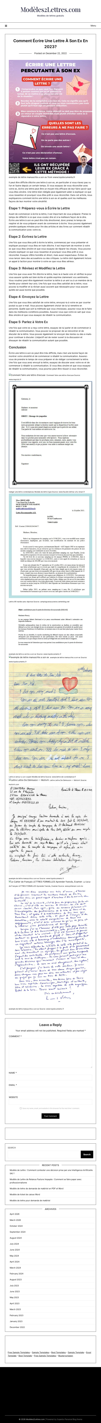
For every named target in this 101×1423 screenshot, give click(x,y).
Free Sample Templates (19, 1352)
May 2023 (14, 1297)
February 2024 (16, 1273)
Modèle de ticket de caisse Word (25, 1194)
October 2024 (16, 1226)
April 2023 (14, 1303)
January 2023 (16, 1321)
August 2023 (16, 1279)
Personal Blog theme (73, 1419)
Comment (15, 1036)
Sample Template (76, 1352)
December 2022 (17, 1327)
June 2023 (15, 1291)
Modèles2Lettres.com (51, 9)
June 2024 (15, 1249)
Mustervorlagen (65, 1355)
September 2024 (18, 1232)
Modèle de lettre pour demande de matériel (30, 1200)
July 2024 (14, 1244)
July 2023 (14, 1285)
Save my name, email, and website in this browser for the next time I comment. (51, 1108)
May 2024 (14, 1256)
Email (13, 1085)
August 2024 (16, 1238)
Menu (93, 25)
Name (13, 1072)
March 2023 (15, 1309)
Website (13, 1097)
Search (12, 1147)
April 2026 (14, 1214)
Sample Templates (40, 1352)
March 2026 (15, 1220)
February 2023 (16, 1315)
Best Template (25, 1355)
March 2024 (15, 1267)
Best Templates (58, 1352)
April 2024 (14, 1261)
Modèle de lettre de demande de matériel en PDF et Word (36, 1188)
